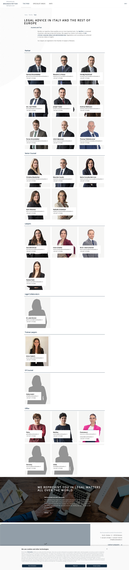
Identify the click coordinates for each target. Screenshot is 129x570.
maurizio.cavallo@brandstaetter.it (62, 179)
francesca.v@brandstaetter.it (88, 434)
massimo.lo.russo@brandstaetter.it (63, 76)
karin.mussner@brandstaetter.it (35, 211)
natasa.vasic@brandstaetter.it (34, 282)
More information (32, 565)
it (126, 3)
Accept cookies (96, 565)
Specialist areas (39, 4)
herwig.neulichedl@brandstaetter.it (90, 76)
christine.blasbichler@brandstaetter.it (37, 179)
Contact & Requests (113, 545)
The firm (26, 4)
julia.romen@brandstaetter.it (34, 320)
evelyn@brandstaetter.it (86, 437)
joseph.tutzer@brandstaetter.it (61, 108)
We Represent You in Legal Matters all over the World (69, 489)
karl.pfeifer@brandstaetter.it (34, 108)
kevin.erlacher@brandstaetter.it (89, 249)
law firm (81, 31)
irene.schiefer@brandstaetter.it (62, 249)
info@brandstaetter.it (32, 396)
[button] (107, 549)
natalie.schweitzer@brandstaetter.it (63, 211)
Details (46, 513)
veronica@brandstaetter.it (33, 466)
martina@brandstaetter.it (60, 434)
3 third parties (30, 551)
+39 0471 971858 (31, 78)
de (125, 3)
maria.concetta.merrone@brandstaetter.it (91, 179)
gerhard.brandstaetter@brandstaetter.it (37, 76)
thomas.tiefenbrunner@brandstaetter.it (91, 141)
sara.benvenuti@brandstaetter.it (35, 249)
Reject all (75, 565)
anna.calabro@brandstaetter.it (34, 358)
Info (50, 4)
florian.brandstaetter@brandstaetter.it (37, 141)
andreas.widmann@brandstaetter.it (90, 108)
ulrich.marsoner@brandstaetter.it (62, 141)
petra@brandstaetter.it (32, 434)
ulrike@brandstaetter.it (59, 466)
